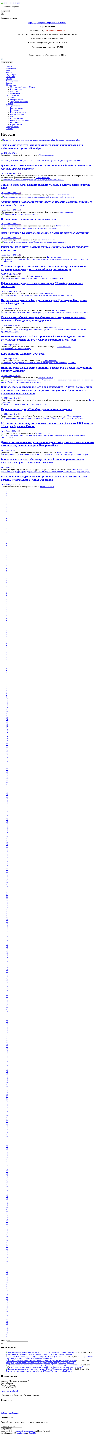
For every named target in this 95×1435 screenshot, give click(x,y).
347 (7, 1213)
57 (6, 609)
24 (6, 541)
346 (7, 1211)
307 (7, 1130)
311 (7, 1138)
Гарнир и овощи (16, 108)
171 (7, 847)
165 (7, 834)
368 (7, 1257)
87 (6, 672)
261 (7, 1034)
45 (6, 584)
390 (7, 1303)
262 (7, 1036)
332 (19, 359)
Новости (9, 83)
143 (7, 788)
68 (6, 632)
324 (19, 291)
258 (7, 1028)
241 (7, 993)
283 (7, 1080)
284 (7, 1082)
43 (6, 580)
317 (18, 450)
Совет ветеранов (16, 93)
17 (6, 526)
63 (6, 622)
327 (19, 398)
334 (7, 1186)
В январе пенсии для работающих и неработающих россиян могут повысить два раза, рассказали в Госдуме (42, 461)
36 (6, 566)
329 (7, 1176)
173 (7, 851)
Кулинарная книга (13, 106)
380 (7, 1282)
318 (7, 1153)
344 (19, 193)
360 (7, 1240)
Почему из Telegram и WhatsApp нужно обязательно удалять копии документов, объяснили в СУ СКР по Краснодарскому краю (43, 338)
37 (6, 568)
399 (7, 1322)
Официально (11, 85)
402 (7, 1328)
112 (7, 724)
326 (19, 224)
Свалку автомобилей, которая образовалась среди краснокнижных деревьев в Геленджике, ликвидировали (43, 319)
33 (6, 559)
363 (19, 174)
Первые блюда (16, 125)
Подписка (5, 11)
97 (6, 693)
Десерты (13, 116)
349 (7, 1217)
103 (7, 705)
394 (7, 1311)
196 (7, 899)
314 (7, 1145)
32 (6, 557)
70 (6, 636)
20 (6, 532)
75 (6, 647)
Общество (14, 91)
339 (7, 1197)
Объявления (10, 77)
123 (7, 747)
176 (7, 857)
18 (6, 528)
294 (7, 1103)
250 (7, 1011)
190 (7, 886)
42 (6, 578)
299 (7, 1113)
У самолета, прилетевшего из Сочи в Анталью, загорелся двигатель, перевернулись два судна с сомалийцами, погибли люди (44, 268)
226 (7, 961)
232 (7, 974)
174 (7, 853)
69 (6, 634)
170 (7, 845)
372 (7, 1265)
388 (7, 1299)
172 (7, 849)
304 (7, 1124)
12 (6, 516)
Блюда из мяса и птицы (19, 120)
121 (7, 743)
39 (6, 572)
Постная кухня (16, 110)
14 (6, 520)
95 (6, 688)
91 (6, 680)
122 (7, 745)
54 (6, 603)
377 (7, 1276)
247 (7, 1005)
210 (7, 928)
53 (6, 601)
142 (7, 786)
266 (7, 1045)
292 (7, 1099)
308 (19, 376)
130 (7, 761)
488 (19, 345)
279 (7, 1072)
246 (7, 1003)
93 (6, 684)
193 (7, 893)
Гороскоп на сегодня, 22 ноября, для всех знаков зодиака (36, 409)
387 (7, 1297)
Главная (9, 66)
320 (7, 1157)
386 (7, 1295)
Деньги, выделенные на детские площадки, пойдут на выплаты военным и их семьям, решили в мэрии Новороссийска (47, 444)
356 (7, 1232)
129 (7, 759)
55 (6, 605)
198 (7, 903)
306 (7, 1128)
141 (7, 784)
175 (7, 855)
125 (7, 751)
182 (7, 870)
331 (7, 1180)
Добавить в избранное (10, 1413)
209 (7, 926)
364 (7, 1249)
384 (7, 1290)
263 (7, 1038)
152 (7, 807)
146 (7, 795)
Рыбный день (15, 122)
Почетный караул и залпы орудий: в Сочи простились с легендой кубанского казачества (40, 1354)
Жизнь (12, 97)
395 (7, 1313)
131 (7, 763)
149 (7, 801)
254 (7, 1020)
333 (7, 1184)
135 (7, 772)
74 (6, 645)
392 (7, 1307)
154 (7, 811)
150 (7, 803)
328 (7, 1174)
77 (6, 651)
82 (6, 661)
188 (7, 882)
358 (7, 1236)
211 (7, 930)
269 (7, 1051)
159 (7, 822)
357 (7, 1234)
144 (7, 791)
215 (7, 938)
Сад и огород (11, 75)
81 (6, 659)
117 (7, 734)
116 (7, 732)
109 (7, 718)
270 (7, 1053)
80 (6, 657)
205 (7, 918)
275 (7, 1063)
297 (7, 1109)
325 (18, 467)
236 (7, 982)
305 (7, 1126)
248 (7, 1007)
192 (7, 890)
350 (7, 1220)
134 (7, 770)
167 (7, 838)
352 (7, 1224)
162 (7, 828)
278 (7, 1070)
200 (7, 907)
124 (7, 749)
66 (6, 628)
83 (6, 663)
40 (6, 574)
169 (7, 843)
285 (7, 1084)
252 (7, 1015)
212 (7, 932)
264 (7, 1040)
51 (6, 597)
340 (7, 1199)
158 (7, 820)
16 (6, 524)
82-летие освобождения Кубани (22, 87)
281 (7, 1076)
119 (7, 738)
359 (7, 1238)
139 (7, 780)
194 (7, 895)
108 (7, 716)
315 (7, 1147)
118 (7, 736)
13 (6, 518)
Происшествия (16, 89)
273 (7, 1059)
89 (6, 676)
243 (7, 997)
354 (7, 1228)
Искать (3, 1340)
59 (6, 613)
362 (7, 1245)
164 (7, 832)
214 (7, 936)
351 (7, 1222)
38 (6, 570)
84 (6, 666)
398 (7, 1320)
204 (7, 915)
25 (6, 543)
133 (7, 768)
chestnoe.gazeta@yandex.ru (11, 1391)
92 (6, 682)
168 (7, 840)
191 (7, 888)
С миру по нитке (12, 95)
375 (7, 1272)
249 (7, 1009)
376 (7, 1274)
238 (7, 986)
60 (6, 616)
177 (7, 859)
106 (7, 711)
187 (7, 880)
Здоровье (9, 104)
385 (7, 1292)
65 (6, 626)
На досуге (9, 72)
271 (7, 1055)
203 (7, 913)
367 (7, 1255)
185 (7, 876)
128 (7, 757)
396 (7, 1315)
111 (7, 722)
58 (6, 611)
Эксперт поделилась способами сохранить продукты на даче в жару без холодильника (40, 1363)
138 (7, 778)
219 (7, 947)
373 (7, 1267)
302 (7, 1120)
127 (7, 755)
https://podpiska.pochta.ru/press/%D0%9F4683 (47, 23)
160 (7, 824)
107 (7, 713)
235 (7, 980)
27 (6, 547)
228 (7, 965)
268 (7, 1049)
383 (7, 1288)
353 (7, 1226)
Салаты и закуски (17, 114)
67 (6, 630)
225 (7, 959)
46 (6, 586)
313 (19, 274)
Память (8, 70)
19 (6, 530)
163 (7, 830)
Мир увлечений (16, 100)
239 (7, 988)
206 (7, 920)
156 (7, 815)
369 (7, 1259)
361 (19, 238)
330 (7, 1178)
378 (7, 1278)
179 (7, 863)
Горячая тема (11, 68)
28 (6, 549)
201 (7, 909)
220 (7, 949)
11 (6, 513)
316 (19, 153)
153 (7, 809)
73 (6, 643)
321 (7, 1159)
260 (7, 1032)
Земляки (9, 79)
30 (6, 553)
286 (7, 1086)
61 (6, 618)
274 (7, 1061)
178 (7, 861)
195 (7, 897)
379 (7, 1280)
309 (7, 1134)
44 (6, 582)
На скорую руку (16, 118)
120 (7, 741)
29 (6, 551)
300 (7, 1115)
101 (7, 701)
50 (6, 595)
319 (7, 1155)
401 (7, 1326)
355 (7, 1230)
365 (7, 1251)
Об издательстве (12, 127)
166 (7, 836)
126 (7, 753)
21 (6, 534)
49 (6, 593)
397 (7, 1317)
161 (7, 826)
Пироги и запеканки (18, 112)
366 (7, 1253)
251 (7, 1013)
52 (6, 599)
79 (6, 655)
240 (7, 990)
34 (6, 561)
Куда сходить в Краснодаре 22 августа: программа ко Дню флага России (49, 1358)
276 (7, 1065)
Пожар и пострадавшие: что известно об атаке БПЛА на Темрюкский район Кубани (39, 1371)
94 (6, 686)
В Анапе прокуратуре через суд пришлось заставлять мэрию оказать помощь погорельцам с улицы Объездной (44, 478)
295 (7, 1105)
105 (7, 709)
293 (7, 1101)
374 (7, 1270)
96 (6, 691)
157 (7, 818)
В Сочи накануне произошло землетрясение (28, 218)
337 (19, 325)
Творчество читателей (19, 102)
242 (7, 995)
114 (7, 728)
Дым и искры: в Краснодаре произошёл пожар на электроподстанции (45, 232)
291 (7, 1097)
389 (7, 1301)
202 (7, 911)
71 (6, 638)
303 (7, 1122)
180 (7, 865)
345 (7, 1209)
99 (6, 697)
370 (7, 1261)
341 (7, 1201)
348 (18, 485)
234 (7, 978)
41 (6, 576)
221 (7, 951)
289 (7, 1093)
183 (7, 872)
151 (7, 805)
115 (7, 730)
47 (6, 588)
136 (7, 774)
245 (7, 1001)
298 (7, 1111)
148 (7, 799)
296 (7, 1107)
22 (6, 536)
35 (6, 563)
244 (7, 999)
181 (7, 868)
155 (7, 813)
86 (6, 670)
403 (7, 1330)
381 (19, 210)
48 (6, 591)
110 (7, 720)
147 (7, 797)
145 (7, 793)
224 (7, 957)
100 (7, 699)
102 (7, 703)
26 (6, 545)
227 (7, 963)
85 (6, 668)
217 (7, 943)
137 (7, 776)
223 (7, 955)
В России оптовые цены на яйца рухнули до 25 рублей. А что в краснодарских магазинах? (47, 1367)
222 (7, 953)
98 (6, 695)
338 (7, 1195)
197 (7, 901)
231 (7, 972)
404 (7, 1332)
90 (6, 678)
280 (7, 1074)
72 (6, 641)
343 (19, 308)
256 (7, 1024)
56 (6, 607)
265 (7, 1043)
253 (7, 1018)
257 (7, 1026)
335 (7, 1188)
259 (7, 1030)
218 (7, 945)
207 (7, 922)
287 (7, 1088)
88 (6, 674)
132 (7, 766)
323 (7, 1163)
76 (6, 649)
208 (7, 924)
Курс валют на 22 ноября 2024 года (22, 353)
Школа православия (13, 81)
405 (7, 1334)
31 (6, 555)
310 (7, 1136)
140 (7, 782)
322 (7, 1161)
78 (6, 653)
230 (7, 970)
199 (7, 905)
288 (7, 1090)
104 (7, 707)
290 (7, 1095)
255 (7, 1022)
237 (7, 984)
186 (7, 878)
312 (19, 255)
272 (7, 1057)
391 (7, 1305)
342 (7, 1203)
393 (7, 1309)
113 (7, 726)
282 (7, 1078)
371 (7, 1263)
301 (7, 1118)
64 (6, 624)
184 (7, 874)
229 (7, 968)
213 (7, 934)
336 (7, 1190)
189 (7, 884)
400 (7, 1324)
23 (6, 538)
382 (7, 1286)
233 (7, 976)
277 (7, 1068)
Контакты (9, 129)
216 (7, 940)
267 (7, 1047)
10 (6, 511)
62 (6, 620)
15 (6, 522)
